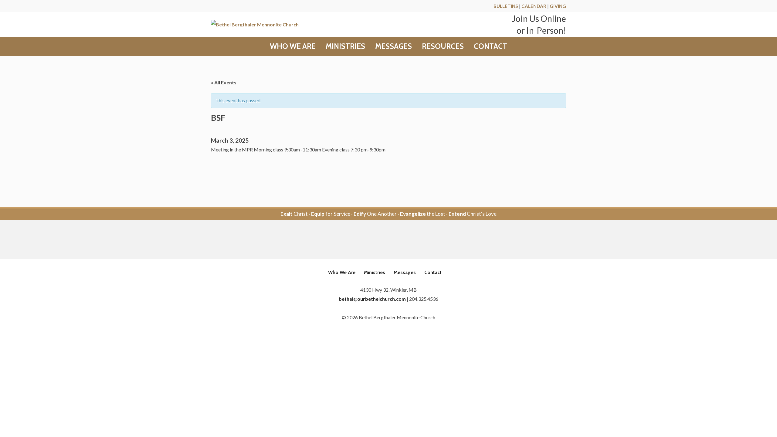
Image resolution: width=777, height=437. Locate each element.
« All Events (223, 82)
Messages (393, 46)
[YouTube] (396, 240)
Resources (443, 46)
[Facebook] (380, 240)
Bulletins (506, 6)
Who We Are (293, 46)
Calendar (533, 6)
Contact (490, 46)
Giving (558, 6)
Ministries (345, 46)
